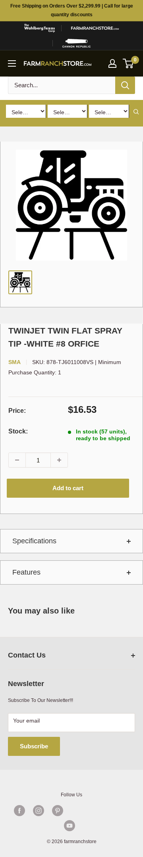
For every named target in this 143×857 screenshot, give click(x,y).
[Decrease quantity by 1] (17, 460)
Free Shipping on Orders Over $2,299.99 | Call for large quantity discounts (71, 10)
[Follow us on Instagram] (38, 810)
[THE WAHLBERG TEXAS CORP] (39, 28)
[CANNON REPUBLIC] (76, 43)
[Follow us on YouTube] (69, 825)
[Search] (125, 85)
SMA (14, 362)
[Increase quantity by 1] (59, 460)
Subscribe (34, 746)
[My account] (112, 63)
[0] (128, 63)
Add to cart (67, 488)
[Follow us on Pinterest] (57, 810)
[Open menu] (12, 63)
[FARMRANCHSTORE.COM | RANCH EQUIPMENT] (95, 28)
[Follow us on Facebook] (19, 810)
